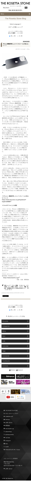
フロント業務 (14, 285)
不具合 (16, 286)
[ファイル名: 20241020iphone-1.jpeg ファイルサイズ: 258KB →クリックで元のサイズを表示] (15, 63)
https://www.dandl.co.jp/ (11, 277)
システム (21, 286)
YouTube (7, 437)
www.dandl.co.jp (9, 428)
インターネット (8, 289)
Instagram (8, 440)
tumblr (7, 446)
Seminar (7, 419)
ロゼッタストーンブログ (11, 413)
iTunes (18, 449)
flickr (6, 443)
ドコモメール (22, 285)
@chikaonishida (9, 434)
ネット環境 (11, 286)
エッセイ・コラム (26, 49)
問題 (25, 286)
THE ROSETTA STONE (11, 410)
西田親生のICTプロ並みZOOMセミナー (16, 288)
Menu (2, 14)
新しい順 (13, 36)
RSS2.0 (12, 370)
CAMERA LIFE (9, 416)
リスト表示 (20, 33)
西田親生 (7, 425)
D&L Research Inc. (9, 461)
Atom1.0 (20, 370)
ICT (28, 288)
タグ (9, 27)
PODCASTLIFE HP (10, 449)
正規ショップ (7, 285)
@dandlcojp (8, 431)
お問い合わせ (8, 422)
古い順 (20, 36)
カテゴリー (18, 49)
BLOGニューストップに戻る (16, 316)
